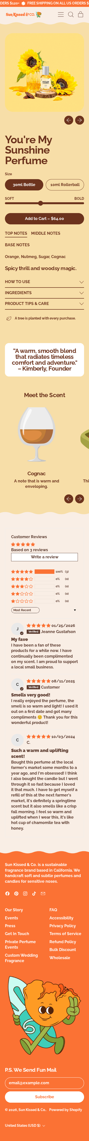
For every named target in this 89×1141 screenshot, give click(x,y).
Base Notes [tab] (17, 245)
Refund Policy (62, 941)
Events (11, 918)
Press (10, 926)
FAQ (53, 910)
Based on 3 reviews (29, 550)
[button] (70, 14)
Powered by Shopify (65, 1110)
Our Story (14, 910)
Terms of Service (65, 933)
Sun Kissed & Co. (32, 1110)
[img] (39, 625)
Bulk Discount (62, 949)
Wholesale (59, 957)
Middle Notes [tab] (45, 233)
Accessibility (61, 918)
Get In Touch (17, 933)
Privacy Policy (62, 926)
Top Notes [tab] (16, 233)
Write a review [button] (44, 557)
